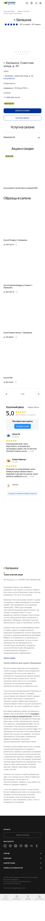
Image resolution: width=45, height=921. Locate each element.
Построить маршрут (22, 118)
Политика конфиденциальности (15, 888)
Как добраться (9, 78)
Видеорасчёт (9, 103)
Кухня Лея (8, 377)
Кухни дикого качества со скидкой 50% (21, 188)
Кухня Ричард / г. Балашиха (15, 240)
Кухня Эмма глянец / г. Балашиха (18, 332)
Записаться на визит (22, 111)
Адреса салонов (22, 835)
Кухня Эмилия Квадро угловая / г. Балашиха (18, 286)
